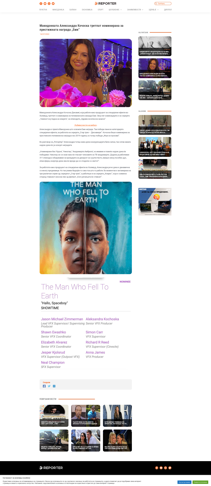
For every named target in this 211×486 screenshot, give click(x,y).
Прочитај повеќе (184, 482)
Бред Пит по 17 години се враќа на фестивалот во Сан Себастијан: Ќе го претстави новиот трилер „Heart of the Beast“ (85, 447)
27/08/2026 (167, 93)
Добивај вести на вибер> (85, 125)
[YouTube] (45, 3)
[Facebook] (41, 3)
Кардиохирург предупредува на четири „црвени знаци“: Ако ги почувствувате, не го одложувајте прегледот (155, 53)
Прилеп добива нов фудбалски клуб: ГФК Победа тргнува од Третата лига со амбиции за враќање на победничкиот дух (155, 132)
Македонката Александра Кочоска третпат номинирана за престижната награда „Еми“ (153, 75)
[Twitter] (53, 3)
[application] (120, 9)
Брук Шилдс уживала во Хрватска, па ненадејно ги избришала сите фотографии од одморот (117, 423)
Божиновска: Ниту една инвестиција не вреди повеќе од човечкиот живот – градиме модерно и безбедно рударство (154, 154)
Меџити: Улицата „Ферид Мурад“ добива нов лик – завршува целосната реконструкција (51, 447)
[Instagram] (49, 3)
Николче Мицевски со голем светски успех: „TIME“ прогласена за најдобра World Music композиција (53, 423)
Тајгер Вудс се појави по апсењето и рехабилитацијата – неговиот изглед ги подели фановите (85, 423)
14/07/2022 (167, 71)
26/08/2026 (167, 49)
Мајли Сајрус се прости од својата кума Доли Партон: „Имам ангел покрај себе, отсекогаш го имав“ (116, 447)
